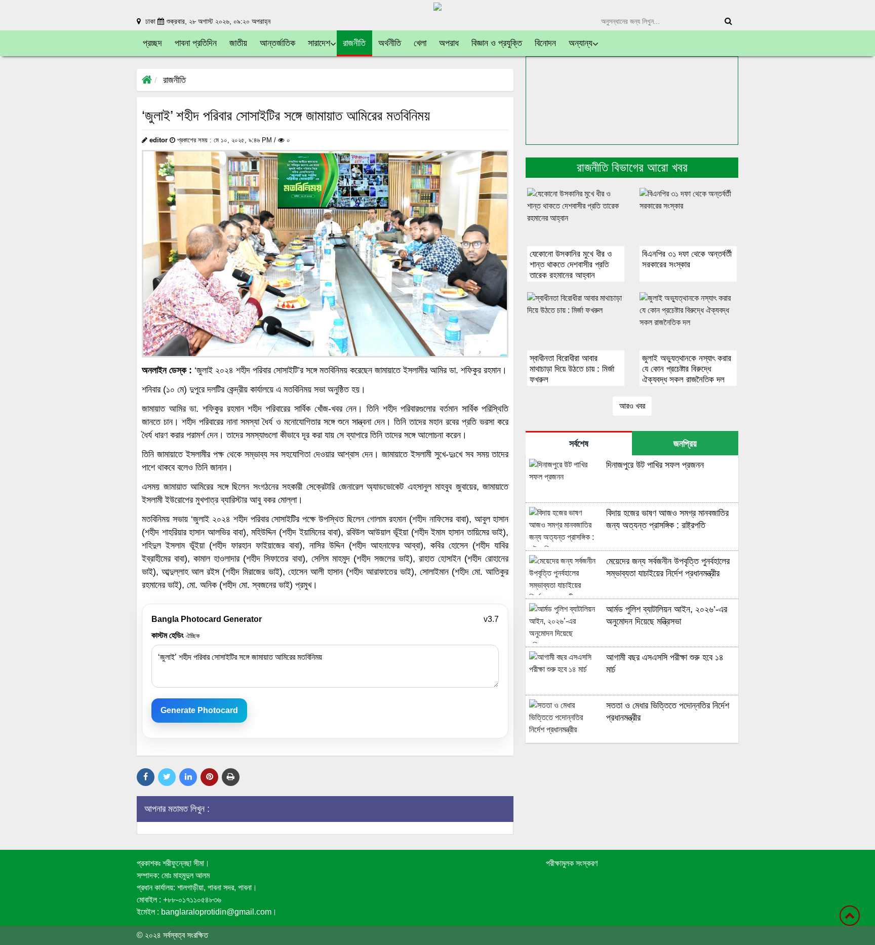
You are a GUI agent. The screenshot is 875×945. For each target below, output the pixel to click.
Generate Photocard (199, 710)
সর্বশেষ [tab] (578, 444)
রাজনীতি (174, 80)
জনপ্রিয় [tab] (685, 444)
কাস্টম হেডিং (175, 635)
